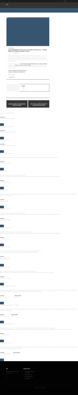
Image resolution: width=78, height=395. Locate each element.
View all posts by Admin (25, 89)
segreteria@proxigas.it (29, 376)
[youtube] (70, 1)
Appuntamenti (11, 48)
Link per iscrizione (11, 74)
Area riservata (15, 10)
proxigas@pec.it (28, 378)
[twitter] (67, 1)
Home (7, 10)
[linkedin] (69, 1)
